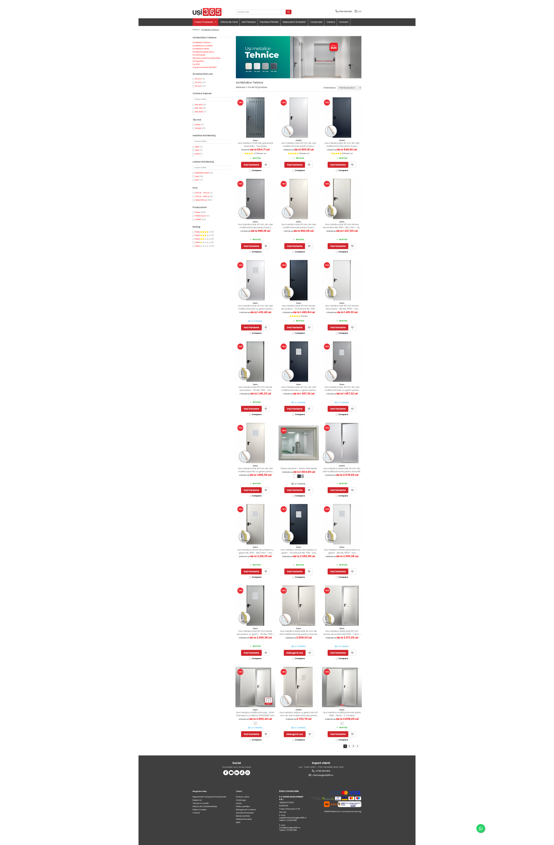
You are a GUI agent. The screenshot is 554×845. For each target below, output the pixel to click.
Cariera (330, 22)
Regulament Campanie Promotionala (209, 797)
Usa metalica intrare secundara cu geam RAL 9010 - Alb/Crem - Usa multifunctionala (255, 551)
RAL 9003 (199, 111)
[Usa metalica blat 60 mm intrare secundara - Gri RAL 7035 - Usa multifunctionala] (255, 361)
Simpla (198, 128)
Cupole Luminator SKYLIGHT (205, 67)
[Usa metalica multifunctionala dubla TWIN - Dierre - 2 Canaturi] (342, 687)
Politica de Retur (243, 806)
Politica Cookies (199, 809)
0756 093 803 (322, 770)
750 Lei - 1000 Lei (202, 196)
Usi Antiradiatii (199, 55)
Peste (197, 232)
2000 (197, 154)
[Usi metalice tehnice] (298, 57)
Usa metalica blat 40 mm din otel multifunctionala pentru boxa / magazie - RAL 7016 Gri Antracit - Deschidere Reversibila (342, 145)
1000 (197, 176)
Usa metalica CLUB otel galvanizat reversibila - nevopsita (255, 145)
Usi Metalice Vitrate (201, 48)
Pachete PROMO (269, 22)
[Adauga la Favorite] (265, 165)
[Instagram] (247, 772)
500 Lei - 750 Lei (202, 193)
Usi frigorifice (198, 61)
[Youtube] (231, 772)
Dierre (197, 212)
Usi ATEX (196, 64)
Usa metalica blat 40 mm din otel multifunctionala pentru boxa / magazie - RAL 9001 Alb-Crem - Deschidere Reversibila (298, 226)
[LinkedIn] (236, 772)
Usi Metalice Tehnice (201, 42)
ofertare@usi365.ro (322, 775)
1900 (197, 150)
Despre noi (197, 800)
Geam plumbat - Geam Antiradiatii (298, 468)
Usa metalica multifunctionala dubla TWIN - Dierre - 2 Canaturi (342, 714)
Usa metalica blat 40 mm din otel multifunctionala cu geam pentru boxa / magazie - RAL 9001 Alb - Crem (255, 470)
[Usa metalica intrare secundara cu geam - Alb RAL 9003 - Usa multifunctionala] (342, 524)
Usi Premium (249, 22)
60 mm (198, 82)
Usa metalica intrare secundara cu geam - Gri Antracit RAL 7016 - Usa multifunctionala (299, 551)
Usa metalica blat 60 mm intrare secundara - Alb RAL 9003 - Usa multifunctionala (342, 307)
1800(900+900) (202, 173)
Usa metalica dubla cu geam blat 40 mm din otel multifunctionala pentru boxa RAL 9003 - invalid (298, 714)
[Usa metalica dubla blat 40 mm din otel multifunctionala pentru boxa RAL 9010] (342, 443)
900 (197, 180)
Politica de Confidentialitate (205, 806)
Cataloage (241, 800)
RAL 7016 (199, 108)
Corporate (316, 22)
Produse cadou (242, 797)
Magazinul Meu (200, 791)
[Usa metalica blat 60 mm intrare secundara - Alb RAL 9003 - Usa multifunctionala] (342, 280)
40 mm (198, 86)
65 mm (198, 79)
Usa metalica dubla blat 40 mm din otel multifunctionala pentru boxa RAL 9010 (342, 470)
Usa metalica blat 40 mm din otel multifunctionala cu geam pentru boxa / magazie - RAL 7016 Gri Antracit (298, 389)
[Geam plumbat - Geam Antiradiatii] (298, 442)
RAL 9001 (199, 104)
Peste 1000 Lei (201, 200)
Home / (197, 29)
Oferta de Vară (229, 22)
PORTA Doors (200, 216)
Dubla (197, 124)
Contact (344, 22)
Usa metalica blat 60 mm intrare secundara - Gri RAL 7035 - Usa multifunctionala (255, 389)
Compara (256, 170)
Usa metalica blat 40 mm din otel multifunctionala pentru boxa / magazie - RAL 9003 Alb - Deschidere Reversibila (299, 145)
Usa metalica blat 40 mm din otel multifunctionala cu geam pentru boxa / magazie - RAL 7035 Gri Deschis (342, 389)
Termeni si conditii (201, 803)
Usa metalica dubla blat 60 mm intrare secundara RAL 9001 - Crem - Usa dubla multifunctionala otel (341, 633)
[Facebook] (225, 772)
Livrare (239, 803)
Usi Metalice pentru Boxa (203, 52)
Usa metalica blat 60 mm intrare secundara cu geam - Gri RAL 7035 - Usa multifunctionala (255, 633)
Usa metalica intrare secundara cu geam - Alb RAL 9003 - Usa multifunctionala (342, 551)
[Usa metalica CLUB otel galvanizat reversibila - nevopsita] (255, 117)
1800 (197, 147)
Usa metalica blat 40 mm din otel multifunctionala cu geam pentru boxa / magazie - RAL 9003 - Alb (255, 307)
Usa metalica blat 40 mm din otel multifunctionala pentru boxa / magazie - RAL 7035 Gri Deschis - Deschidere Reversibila (255, 226)
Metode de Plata (243, 816)
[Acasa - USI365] (207, 12)
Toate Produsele (204, 22)
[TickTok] (242, 772)
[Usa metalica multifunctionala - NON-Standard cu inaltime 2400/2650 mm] (255, 687)
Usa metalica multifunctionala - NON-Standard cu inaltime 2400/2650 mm (255, 714)
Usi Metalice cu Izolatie (202, 45)
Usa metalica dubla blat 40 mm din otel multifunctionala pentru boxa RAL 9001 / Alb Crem (298, 633)
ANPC (238, 822)
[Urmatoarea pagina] (357, 746)
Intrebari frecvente (244, 819)
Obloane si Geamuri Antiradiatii (206, 58)
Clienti (239, 791)
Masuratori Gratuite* (294, 22)
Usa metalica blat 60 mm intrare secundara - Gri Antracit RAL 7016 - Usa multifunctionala (298, 307)
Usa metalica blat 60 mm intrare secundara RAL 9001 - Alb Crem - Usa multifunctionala (342, 226)
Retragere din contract (246, 809)
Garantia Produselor (245, 813)
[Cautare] (288, 12)
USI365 (198, 219)
